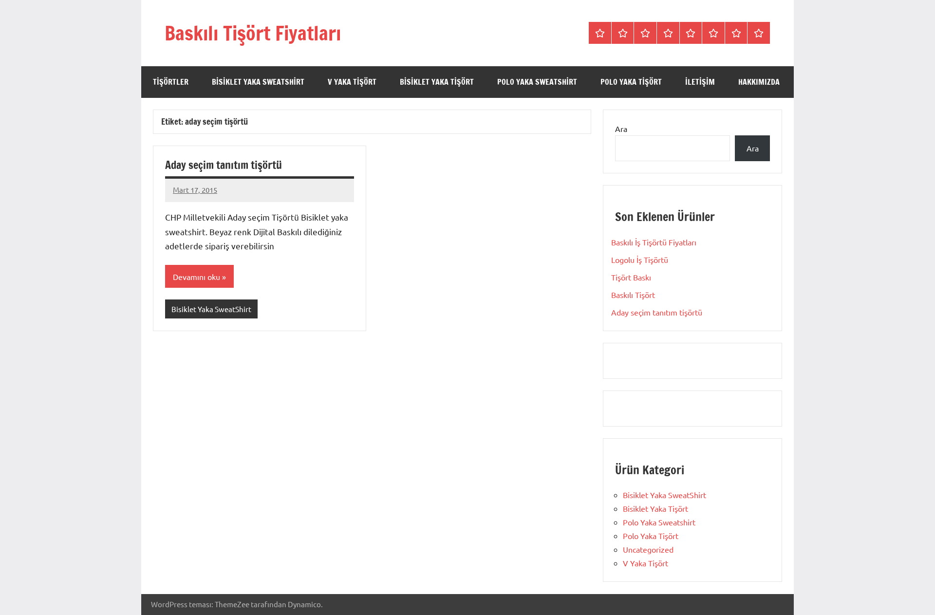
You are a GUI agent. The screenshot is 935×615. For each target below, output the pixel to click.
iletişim (700, 81)
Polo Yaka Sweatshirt (537, 81)
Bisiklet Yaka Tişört (437, 81)
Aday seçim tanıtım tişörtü (223, 164)
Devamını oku (196, 276)
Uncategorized (648, 549)
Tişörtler (170, 81)
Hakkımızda (759, 81)
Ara (621, 128)
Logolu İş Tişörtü (639, 259)
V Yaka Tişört (352, 81)
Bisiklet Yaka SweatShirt (258, 81)
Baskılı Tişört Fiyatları (253, 33)
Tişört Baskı (631, 277)
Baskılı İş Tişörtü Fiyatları (653, 242)
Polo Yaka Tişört (631, 81)
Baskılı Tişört (633, 294)
